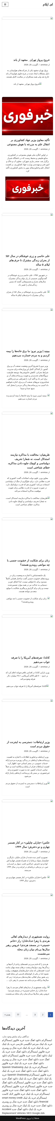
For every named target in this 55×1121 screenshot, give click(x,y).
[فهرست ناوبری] (5, 4)
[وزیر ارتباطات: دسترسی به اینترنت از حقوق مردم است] (27, 718)
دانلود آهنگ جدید (20, 1109)
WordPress (21, 1118)
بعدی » (7, 1015)
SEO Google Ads (35, 1113)
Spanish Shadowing (12, 1067)
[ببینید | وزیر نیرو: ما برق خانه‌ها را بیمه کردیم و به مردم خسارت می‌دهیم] (27, 327)
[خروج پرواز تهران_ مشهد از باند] (27, 36)
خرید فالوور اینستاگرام (13, 1040)
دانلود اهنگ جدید (33, 1040)
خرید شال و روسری (12, 1048)
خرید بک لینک (45, 1044)
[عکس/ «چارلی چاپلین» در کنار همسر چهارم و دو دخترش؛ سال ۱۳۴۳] (27, 819)
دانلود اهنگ (37, 1078)
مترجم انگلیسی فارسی (27, 1044)
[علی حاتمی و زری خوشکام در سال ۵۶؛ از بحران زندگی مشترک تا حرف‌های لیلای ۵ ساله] (27, 232)
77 (18, 1015)
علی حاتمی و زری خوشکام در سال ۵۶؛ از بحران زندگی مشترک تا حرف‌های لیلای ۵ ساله (28, 260)
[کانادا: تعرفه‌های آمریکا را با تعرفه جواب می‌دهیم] (27, 634)
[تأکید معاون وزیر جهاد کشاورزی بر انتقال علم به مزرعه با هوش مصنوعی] (27, 116)
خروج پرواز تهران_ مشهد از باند (31, 59)
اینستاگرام (47, 1040)
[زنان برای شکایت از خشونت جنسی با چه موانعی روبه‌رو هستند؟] (27, 536)
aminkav (44, 65)
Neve (36, 1118)
